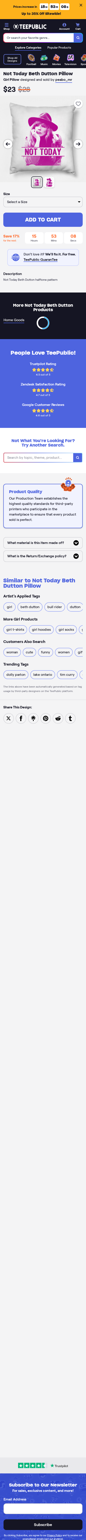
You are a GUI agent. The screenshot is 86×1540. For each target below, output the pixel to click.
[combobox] (39, 37)
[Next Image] (78, 144)
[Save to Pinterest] (45, 718)
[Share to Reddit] (58, 718)
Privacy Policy (54, 1535)
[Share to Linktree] (33, 718)
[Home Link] (29, 26)
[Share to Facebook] (21, 718)
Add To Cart (43, 219)
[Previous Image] (8, 144)
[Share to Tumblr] (70, 718)
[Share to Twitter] (8, 718)
